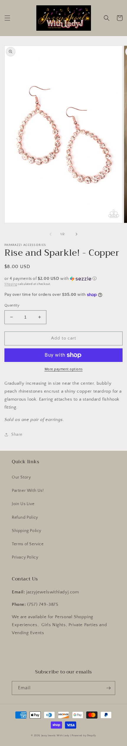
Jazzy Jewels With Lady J (56, 735)
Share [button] (16, 434)
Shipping (10, 284)
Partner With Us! (28, 490)
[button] (7, 18)
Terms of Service (28, 544)
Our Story (21, 477)
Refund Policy (25, 517)
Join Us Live (23, 504)
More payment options (64, 369)
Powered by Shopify (84, 735)
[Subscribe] (108, 688)
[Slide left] (50, 234)
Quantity (11, 305)
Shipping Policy (26, 530)
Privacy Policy (25, 557)
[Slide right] (76, 234)
